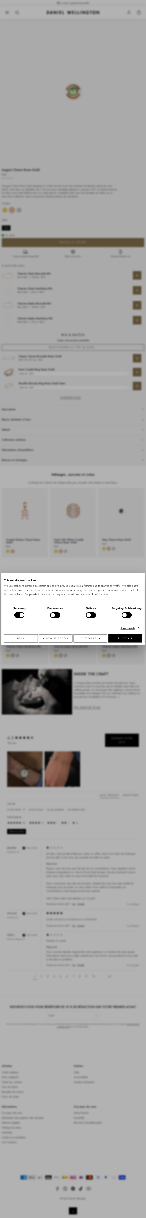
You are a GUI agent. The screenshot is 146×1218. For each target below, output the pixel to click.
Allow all (125, 638)
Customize (88, 638)
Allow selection (55, 638)
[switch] (55, 615)
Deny (20, 638)
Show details (128, 628)
